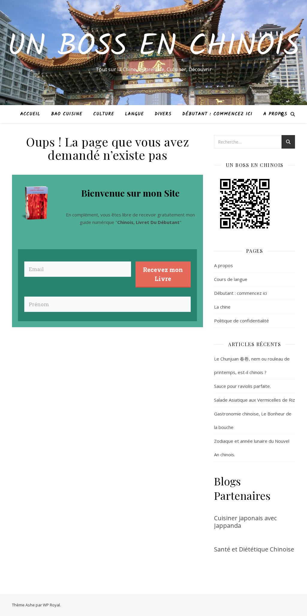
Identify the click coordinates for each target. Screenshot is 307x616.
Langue (134, 114)
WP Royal (51, 605)
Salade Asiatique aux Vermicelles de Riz (254, 400)
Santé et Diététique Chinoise (254, 549)
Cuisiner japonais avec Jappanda (245, 522)
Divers (163, 114)
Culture (103, 114)
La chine (222, 307)
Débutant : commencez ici (217, 114)
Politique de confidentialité (241, 321)
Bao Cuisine (66, 114)
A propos (275, 114)
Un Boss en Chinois (153, 47)
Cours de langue (230, 279)
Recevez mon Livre (163, 274)
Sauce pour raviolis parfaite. (242, 386)
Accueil (30, 114)
